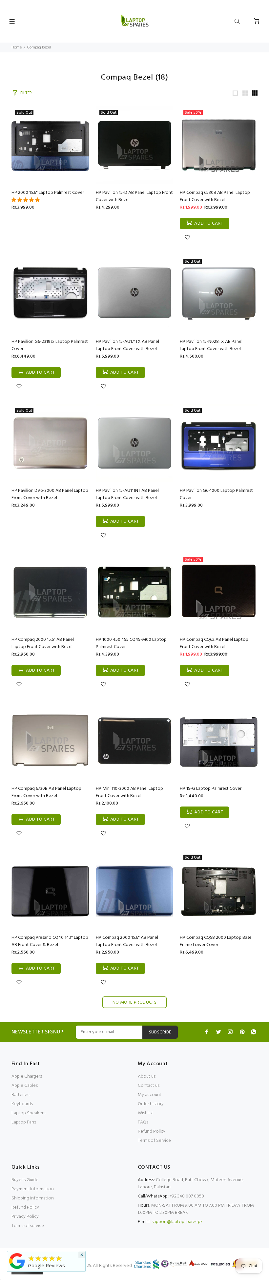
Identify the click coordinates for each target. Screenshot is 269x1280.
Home (16, 47)
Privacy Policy (25, 1216)
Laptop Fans (23, 1122)
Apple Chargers (26, 1076)
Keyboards (22, 1104)
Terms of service (27, 1226)
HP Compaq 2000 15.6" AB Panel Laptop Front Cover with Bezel (42, 643)
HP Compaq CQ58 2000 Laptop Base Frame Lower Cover (216, 941)
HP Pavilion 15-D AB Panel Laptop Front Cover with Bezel (134, 196)
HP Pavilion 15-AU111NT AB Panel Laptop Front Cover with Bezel (127, 494)
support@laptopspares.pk (177, 1222)
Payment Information (32, 1189)
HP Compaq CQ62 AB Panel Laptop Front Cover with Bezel (214, 643)
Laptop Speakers (28, 1113)
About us (146, 1076)
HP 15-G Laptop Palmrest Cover (210, 788)
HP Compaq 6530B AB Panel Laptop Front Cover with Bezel (215, 196)
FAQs (143, 1122)
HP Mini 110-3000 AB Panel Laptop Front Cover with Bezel (129, 792)
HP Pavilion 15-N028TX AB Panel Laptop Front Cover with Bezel (211, 345)
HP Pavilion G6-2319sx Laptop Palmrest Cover (49, 345)
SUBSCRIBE (160, 1032)
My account (149, 1095)
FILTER (26, 93)
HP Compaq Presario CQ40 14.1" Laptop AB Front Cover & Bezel (49, 941)
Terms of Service (154, 1140)
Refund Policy (151, 1131)
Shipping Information (32, 1198)
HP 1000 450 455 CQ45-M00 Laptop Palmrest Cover (131, 643)
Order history (151, 1104)
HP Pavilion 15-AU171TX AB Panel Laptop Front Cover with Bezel (127, 345)
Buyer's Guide (24, 1180)
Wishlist (145, 1113)
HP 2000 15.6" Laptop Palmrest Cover (47, 192)
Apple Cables (24, 1085)
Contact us (148, 1085)
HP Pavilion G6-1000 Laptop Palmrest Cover (216, 494)
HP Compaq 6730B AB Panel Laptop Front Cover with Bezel (46, 792)
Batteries (20, 1095)
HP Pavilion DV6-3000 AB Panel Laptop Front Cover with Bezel (49, 494)
